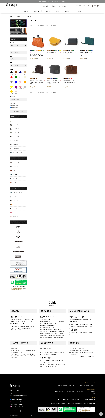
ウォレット (81, 385)
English (14, 411)
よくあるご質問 (62, 6)
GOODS (15, 16)
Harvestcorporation (16, 399)
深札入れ (14, 178)
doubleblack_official (17, 407)
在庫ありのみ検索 (15, 107)
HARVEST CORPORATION (33, 6)
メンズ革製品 (86, 385)
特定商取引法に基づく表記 (80, 403)
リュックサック (15, 129)
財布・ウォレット (21, 16)
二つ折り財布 (15, 166)
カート (59, 399)
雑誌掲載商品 (14, 105)
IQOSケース (15, 216)
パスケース (15, 204)
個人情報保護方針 (91, 403)
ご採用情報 (93, 391)
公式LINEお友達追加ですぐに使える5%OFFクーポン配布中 (52, 1)
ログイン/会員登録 (66, 399)
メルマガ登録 (85, 399)
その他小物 (92, 385)
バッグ (76, 385)
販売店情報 (87, 391)
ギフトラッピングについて (60, 391)
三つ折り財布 (15, 162)
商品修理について (71, 391)
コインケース (15, 174)
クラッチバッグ (15, 144)
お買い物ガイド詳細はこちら (87, 356)
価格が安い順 (41, 25)
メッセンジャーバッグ (17, 152)
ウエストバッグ (15, 136)
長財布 (14, 170)
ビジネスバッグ (15, 125)
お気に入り (79, 399)
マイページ (73, 399)
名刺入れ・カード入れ (17, 192)
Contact (25, 411)
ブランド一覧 (71, 385)
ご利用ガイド (53, 6)
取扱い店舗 (45, 6)
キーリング (14, 208)
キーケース (15, 212)
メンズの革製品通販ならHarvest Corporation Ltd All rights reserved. (24, 415)
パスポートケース (16, 200)
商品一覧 (26, 11)
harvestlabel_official (17, 404)
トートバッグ (15, 121)
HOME (11, 16)
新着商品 (36, 11)
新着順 (54, 25)
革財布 (14, 182)
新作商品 (13, 103)
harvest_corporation (17, 402)
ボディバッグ (15, 140)
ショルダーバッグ (16, 148)
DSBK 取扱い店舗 (79, 391)
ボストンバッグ (15, 132)
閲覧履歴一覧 (92, 399)
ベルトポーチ (15, 196)
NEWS (94, 393)
